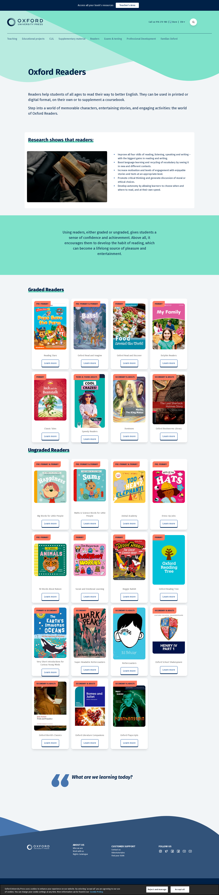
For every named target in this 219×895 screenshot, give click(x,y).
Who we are (78, 848)
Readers (94, 38)
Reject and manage (157, 889)
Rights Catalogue (80, 854)
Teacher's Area (127, 5)
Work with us (78, 851)
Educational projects (33, 38)
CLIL (51, 38)
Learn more (50, 363)
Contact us (116, 850)
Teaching (12, 38)
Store (174, 22)
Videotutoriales (118, 853)
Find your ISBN (117, 855)
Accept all (180, 889)
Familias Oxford (169, 38)
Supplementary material (72, 38)
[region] (109, 889)
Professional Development (141, 38)
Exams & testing (113, 38)
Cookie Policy (96, 892)
